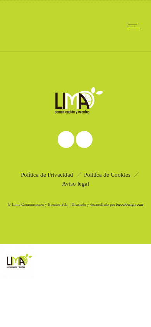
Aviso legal (75, 184)
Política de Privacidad (47, 175)
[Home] (31, 41)
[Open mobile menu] (135, 26)
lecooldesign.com (129, 204)
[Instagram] (65, 139)
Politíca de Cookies (107, 175)
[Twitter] (84, 139)
